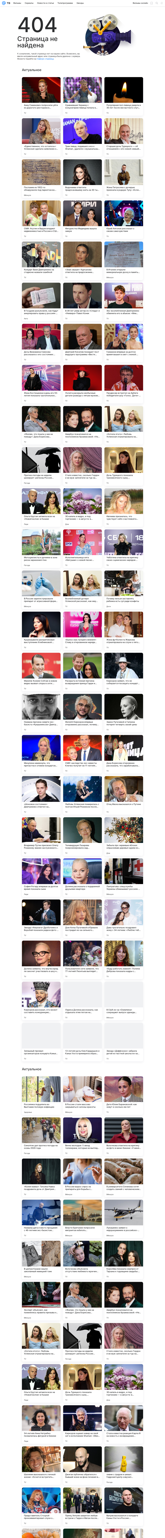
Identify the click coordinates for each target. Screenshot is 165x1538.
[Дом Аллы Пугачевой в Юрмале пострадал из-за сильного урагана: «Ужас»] (82, 918)
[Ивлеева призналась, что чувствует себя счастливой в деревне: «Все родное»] (123, 507)
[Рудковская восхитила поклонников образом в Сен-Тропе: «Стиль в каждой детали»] (82, 1124)
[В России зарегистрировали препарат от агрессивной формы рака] (41, 590)
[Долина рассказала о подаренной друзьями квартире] (82, 877)
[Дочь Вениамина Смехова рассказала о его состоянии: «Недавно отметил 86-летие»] (41, 343)
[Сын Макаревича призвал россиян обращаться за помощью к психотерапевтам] (41, 1124)
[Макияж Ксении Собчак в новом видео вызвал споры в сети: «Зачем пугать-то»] (41, 672)
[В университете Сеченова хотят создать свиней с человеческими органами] (123, 1301)
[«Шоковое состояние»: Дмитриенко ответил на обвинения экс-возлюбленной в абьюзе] (41, 795)
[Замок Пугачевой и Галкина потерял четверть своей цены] (123, 713)
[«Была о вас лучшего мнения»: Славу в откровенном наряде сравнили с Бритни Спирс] (82, 631)
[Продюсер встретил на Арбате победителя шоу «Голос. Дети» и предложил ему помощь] (123, 384)
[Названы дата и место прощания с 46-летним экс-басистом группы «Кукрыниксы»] (41, 1342)
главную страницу (45, 59)
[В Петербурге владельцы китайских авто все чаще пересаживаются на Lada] (123, 1124)
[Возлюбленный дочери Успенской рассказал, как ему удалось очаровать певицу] (82, 590)
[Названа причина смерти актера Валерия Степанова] (82, 1083)
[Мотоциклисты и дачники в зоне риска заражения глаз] (41, 548)
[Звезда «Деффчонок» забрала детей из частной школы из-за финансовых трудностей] (123, 1042)
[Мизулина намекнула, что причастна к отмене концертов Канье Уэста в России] (41, 754)
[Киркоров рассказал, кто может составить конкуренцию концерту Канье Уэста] (41, 1001)
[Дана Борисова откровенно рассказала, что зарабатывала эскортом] (123, 754)
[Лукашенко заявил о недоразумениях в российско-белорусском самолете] (123, 1342)
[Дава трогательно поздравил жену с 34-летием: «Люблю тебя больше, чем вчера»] (123, 918)
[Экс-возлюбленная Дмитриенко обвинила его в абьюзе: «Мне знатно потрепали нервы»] (123, 302)
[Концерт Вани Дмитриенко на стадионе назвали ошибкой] (41, 261)
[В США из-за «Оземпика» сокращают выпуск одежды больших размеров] (123, 1001)
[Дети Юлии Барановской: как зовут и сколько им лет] (123, 1219)
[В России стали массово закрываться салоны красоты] (82, 1219)
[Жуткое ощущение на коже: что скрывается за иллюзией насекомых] (82, 1165)
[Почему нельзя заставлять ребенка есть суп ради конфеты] (123, 590)
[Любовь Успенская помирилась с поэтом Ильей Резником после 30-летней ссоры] (82, 795)
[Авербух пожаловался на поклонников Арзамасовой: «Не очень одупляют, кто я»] (82, 425)
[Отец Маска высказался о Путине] (123, 795)
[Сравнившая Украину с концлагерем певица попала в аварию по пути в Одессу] (82, 96)
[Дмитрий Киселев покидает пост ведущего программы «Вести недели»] (82, 343)
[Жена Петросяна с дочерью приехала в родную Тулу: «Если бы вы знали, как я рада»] (123, 178)
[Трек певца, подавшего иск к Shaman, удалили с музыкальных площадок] (82, 137)
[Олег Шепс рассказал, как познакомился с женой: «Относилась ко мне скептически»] (123, 1083)
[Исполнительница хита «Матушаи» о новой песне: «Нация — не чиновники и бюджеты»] (82, 548)
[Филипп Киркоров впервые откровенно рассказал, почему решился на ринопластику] (82, 713)
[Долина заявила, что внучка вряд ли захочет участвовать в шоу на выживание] (41, 960)
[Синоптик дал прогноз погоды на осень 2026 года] (41, 1260)
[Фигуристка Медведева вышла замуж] (82, 219)
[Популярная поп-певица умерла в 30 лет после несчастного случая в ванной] (123, 96)
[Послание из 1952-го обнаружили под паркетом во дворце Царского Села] (41, 178)
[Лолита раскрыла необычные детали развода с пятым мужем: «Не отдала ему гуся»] (82, 384)
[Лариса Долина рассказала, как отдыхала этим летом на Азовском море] (82, 1001)
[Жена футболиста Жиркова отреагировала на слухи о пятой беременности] (123, 631)
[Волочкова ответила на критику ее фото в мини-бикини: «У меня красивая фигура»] (123, 1260)
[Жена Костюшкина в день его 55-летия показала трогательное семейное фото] (41, 384)
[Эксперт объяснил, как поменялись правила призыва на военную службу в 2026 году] (41, 1424)
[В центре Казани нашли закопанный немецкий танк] (41, 1383)
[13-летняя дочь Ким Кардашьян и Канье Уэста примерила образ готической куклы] (82, 1042)
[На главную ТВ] (8, 3)
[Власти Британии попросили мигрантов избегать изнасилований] (82, 1342)
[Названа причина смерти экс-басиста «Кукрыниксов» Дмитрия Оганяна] (41, 713)
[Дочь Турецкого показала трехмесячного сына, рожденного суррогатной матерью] (123, 466)
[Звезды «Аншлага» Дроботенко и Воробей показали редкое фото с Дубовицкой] (41, 918)
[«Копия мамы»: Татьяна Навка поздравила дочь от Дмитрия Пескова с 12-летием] (41, 1301)
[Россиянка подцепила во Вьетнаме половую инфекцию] (41, 1219)
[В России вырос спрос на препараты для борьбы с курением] (82, 1301)
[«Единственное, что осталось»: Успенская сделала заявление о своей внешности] (41, 137)
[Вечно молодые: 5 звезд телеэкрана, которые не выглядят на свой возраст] (82, 1260)
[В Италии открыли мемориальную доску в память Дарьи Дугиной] (123, 261)
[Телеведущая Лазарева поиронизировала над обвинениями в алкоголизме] (82, 836)
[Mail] (4, 3)
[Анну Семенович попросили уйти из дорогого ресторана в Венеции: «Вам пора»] (41, 96)
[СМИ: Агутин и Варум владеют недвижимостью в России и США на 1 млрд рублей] (41, 219)
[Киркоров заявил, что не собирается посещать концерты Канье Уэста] (123, 672)
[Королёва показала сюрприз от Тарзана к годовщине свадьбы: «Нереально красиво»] (123, 1383)
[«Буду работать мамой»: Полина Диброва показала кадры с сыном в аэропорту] (123, 960)
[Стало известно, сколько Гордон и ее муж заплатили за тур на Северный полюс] (82, 466)
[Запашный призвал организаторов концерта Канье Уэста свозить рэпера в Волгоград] (41, 1042)
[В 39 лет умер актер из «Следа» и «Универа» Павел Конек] (82, 302)
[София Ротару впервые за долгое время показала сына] (41, 877)
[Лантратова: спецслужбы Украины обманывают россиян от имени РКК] (123, 877)
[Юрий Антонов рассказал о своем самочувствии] (123, 219)
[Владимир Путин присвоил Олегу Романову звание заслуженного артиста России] (41, 836)
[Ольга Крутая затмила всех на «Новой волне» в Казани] (41, 507)
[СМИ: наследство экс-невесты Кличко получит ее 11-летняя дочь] (82, 754)
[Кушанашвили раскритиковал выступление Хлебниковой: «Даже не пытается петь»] (41, 631)
